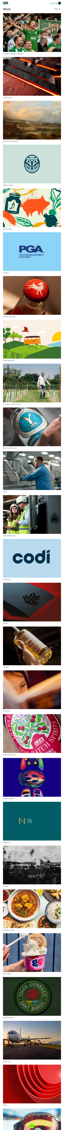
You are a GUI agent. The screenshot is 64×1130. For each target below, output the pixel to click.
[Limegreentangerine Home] (5, 3)
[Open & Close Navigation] (32, 1125)
